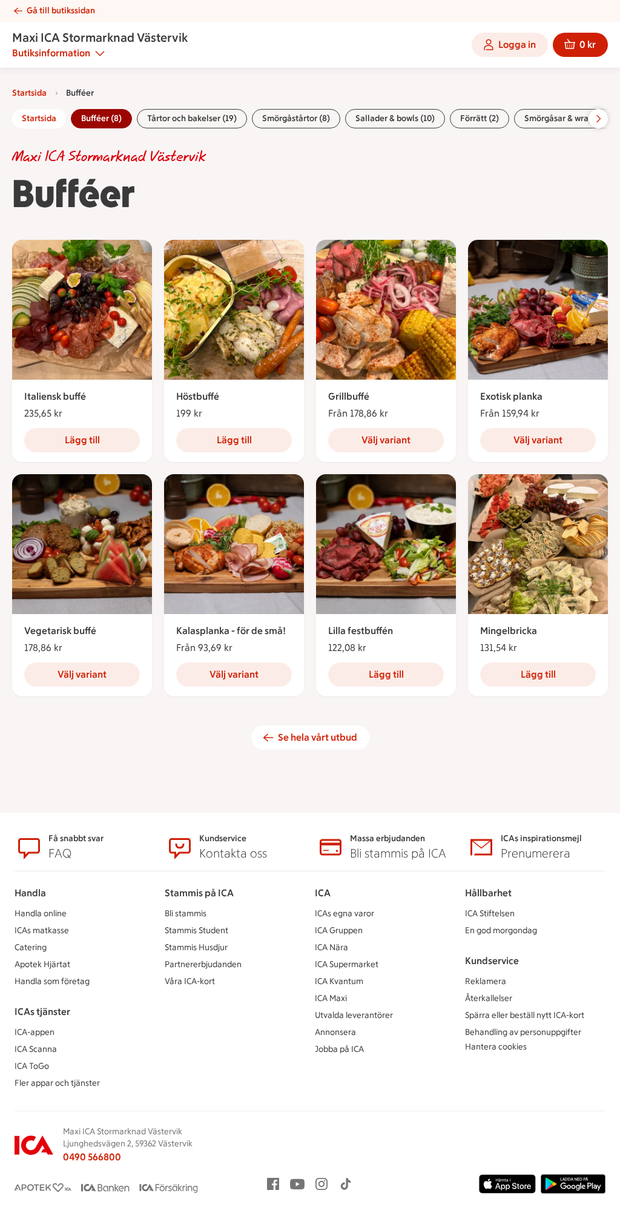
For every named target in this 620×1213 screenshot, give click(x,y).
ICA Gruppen (339, 930)
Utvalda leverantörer (354, 1015)
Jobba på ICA (339, 1049)
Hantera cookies (496, 1047)
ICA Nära (331, 947)
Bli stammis (185, 913)
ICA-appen (34, 1032)
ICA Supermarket (346, 964)
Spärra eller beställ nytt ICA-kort (524, 1015)
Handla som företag (52, 981)
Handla (30, 893)
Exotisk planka (511, 396)
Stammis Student (196, 930)
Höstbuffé (197, 396)
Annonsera (335, 1032)
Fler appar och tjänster (57, 1083)
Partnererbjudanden (203, 964)
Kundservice (492, 961)
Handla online (41, 913)
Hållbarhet (488, 893)
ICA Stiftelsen (490, 913)
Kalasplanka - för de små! (231, 630)
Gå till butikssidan (61, 10)
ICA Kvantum (339, 981)
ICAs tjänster (42, 1011)
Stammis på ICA (199, 893)
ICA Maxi (331, 998)
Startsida (29, 93)
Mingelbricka (508, 630)
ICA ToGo (32, 1066)
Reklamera (485, 981)
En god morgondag (501, 930)
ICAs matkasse (42, 930)
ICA (323, 893)
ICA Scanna (36, 1049)
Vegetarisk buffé (60, 630)
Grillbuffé (348, 396)
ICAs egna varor (344, 913)
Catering (31, 947)
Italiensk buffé (55, 396)
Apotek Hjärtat (42, 964)
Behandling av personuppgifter (523, 1032)
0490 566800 (92, 1157)
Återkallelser (488, 998)
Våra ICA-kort (190, 981)
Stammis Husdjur (196, 947)
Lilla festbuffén (360, 630)
